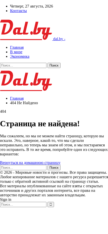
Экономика (19, 56)
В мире (16, 52)
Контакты (18, 11)
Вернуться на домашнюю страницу (30, 162)
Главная (17, 47)
